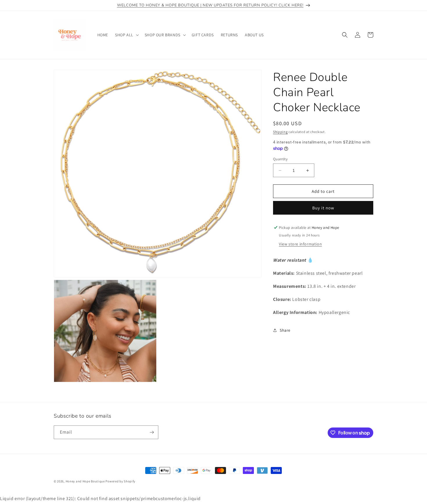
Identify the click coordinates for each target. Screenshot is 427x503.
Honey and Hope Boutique (85, 481)
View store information (300, 244)
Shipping (280, 132)
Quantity (280, 159)
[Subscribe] (151, 432)
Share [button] (285, 330)
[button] (126, 35)
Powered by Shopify (120, 481)
